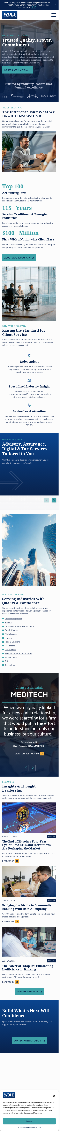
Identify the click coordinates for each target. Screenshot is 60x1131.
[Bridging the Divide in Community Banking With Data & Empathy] (29, 894)
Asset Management (13, 618)
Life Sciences (10, 649)
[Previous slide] (46, 500)
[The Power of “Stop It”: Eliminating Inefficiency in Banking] (29, 955)
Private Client (11, 657)
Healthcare (10, 645)
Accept (29, 1121)
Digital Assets (11, 634)
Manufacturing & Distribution (18, 653)
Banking (8, 622)
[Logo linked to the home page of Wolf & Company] (9, 15)
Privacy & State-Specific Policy (29, 1127)
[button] (54, 1095)
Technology (10, 665)
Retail (7, 661)
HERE (33, 7)
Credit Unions (11, 630)
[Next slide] (54, 500)
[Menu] (53, 15)
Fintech (8, 638)
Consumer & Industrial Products (19, 626)
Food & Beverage (12, 641)
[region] (29, 464)
